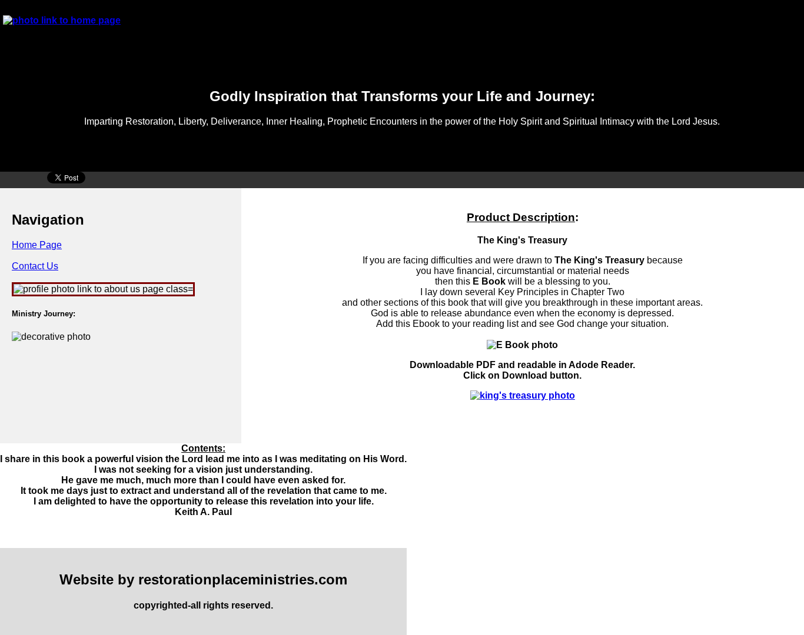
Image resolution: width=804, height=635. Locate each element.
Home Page (37, 245)
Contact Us (35, 266)
